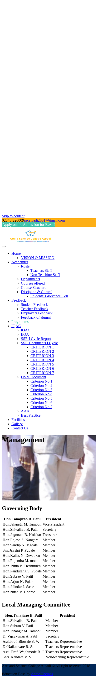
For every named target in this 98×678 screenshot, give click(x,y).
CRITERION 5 (42, 364)
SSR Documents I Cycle (39, 343)
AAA (25, 411)
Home (16, 253)
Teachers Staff (41, 270)
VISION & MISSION (37, 258)
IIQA (25, 334)
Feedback (18, 300)
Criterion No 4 (41, 394)
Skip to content (13, 216)
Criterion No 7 (41, 407)
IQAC (16, 326)
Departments (30, 279)
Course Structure (33, 287)
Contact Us (19, 428)
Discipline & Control (36, 292)
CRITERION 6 (42, 368)
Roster (26, 266)
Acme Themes (42, 674)
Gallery (17, 424)
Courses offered (33, 283)
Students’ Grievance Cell (49, 296)
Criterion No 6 (41, 403)
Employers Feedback (37, 313)
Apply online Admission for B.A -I (28, 225)
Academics (19, 262)
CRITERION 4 (42, 360)
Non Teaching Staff (45, 275)
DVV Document (33, 377)
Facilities (18, 420)
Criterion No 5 (41, 398)
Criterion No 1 (41, 381)
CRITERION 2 (42, 351)
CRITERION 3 (42, 356)
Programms (20, 322)
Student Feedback (34, 305)
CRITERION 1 (42, 347)
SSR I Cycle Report (36, 339)
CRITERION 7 (42, 373)
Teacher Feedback (34, 309)
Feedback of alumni (36, 317)
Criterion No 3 (41, 390)
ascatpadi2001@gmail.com (44, 220)
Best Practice (30, 415)
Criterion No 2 (41, 386)
